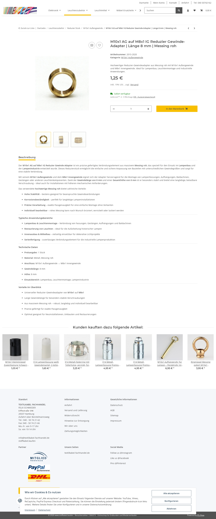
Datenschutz (44, 510)
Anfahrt (185, 2)
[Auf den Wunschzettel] (99, 45)
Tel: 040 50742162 (202, 2)
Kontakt (173, 2)
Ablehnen (171, 508)
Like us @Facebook (119, 458)
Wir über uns (71, 425)
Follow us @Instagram (121, 452)
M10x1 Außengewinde (132, 57)
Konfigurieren (171, 501)
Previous (7, 356)
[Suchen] (179, 10)
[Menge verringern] (113, 109)
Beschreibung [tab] (27, 157)
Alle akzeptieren (171, 493)
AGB (112, 410)
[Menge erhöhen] (148, 109)
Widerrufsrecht (72, 415)
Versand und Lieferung (76, 410)
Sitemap (114, 415)
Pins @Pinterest (118, 463)
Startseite (144, 2)
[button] (188, 10)
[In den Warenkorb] (21, 38)
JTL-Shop (200, 515)
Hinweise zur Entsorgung (77, 420)
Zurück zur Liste (27, 28)
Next (208, 356)
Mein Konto (159, 2)
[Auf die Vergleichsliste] (92, 45)
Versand (134, 84)
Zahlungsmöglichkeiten (76, 431)
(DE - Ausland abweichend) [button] (144, 97)
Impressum (30, 510)
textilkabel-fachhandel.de (77, 452)
